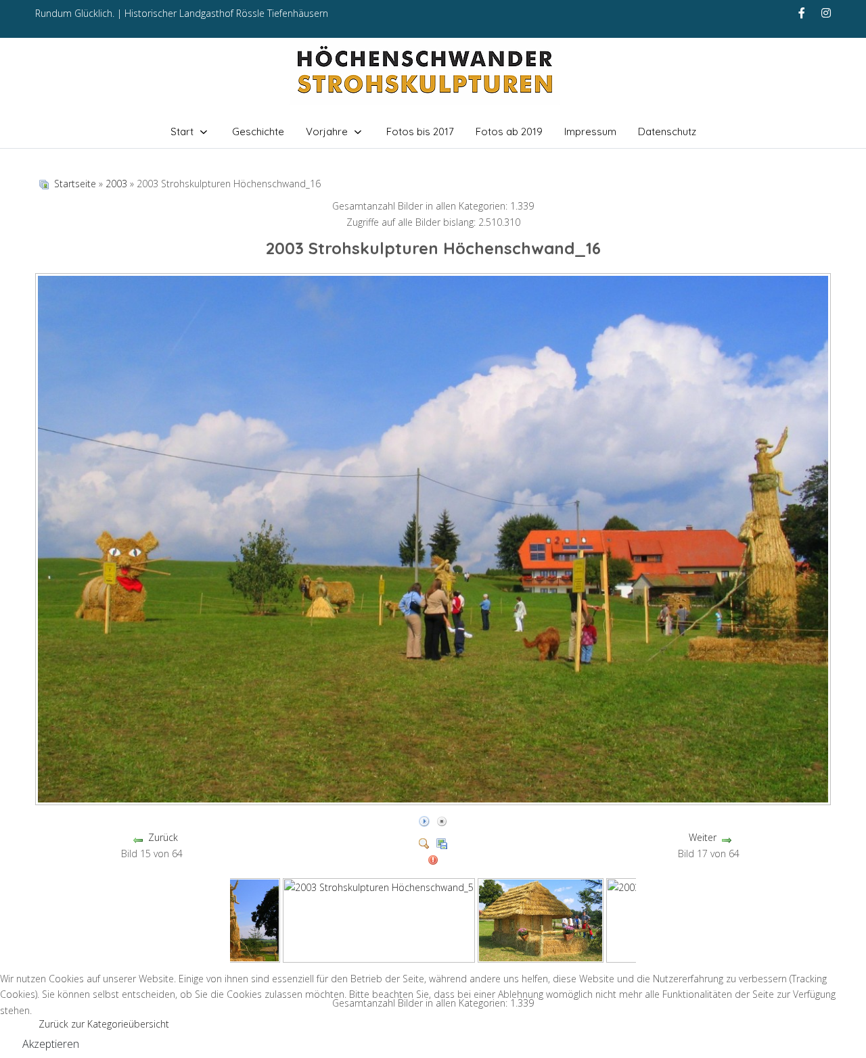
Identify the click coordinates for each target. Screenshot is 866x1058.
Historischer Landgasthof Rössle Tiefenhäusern (226, 13)
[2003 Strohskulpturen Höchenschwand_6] (540, 919)
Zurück (163, 837)
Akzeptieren (50, 1043)
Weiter (702, 837)
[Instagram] (826, 12)
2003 (116, 183)
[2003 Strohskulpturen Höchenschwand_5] (379, 919)
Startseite (75, 183)
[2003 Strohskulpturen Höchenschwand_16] (434, 799)
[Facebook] (801, 12)
